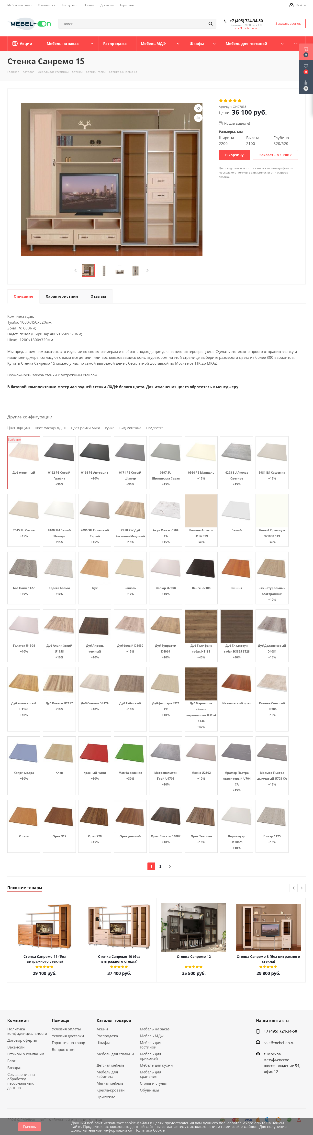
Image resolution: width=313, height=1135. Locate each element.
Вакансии (16, 1047)
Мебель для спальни (115, 1053)
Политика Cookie (149, 1130)
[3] (230, 101)
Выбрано (14, 439)
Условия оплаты (66, 1028)
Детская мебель (110, 1065)
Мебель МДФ (152, 1035)
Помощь (60, 1020)
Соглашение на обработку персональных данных (21, 1081)
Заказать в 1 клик (275, 155)
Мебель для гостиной (150, 1044)
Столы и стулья (153, 1083)
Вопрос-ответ (64, 1049)
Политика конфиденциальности (27, 1031)
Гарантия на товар (68, 1042)
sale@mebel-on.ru (246, 28)
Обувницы (149, 1090)
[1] (221, 101)
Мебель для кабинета (107, 1074)
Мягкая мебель (110, 1083)
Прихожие (106, 1096)
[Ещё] (297, 43)
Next (147, 270)
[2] (226, 101)
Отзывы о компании (25, 1053)
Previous (75, 270)
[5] (239, 101)
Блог (11, 1060)
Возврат (14, 1067)
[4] (235, 101)
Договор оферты (22, 1040)
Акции (102, 1028)
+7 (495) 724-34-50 (246, 20)
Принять (29, 1126)
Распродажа (107, 1035)
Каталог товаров (114, 1020)
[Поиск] (210, 24)
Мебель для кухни (156, 1065)
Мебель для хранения (150, 1074)
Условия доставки (68, 1035)
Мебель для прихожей (150, 1056)
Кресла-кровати (111, 1090)
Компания (18, 1020)
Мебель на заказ (154, 1028)
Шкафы (103, 1042)
